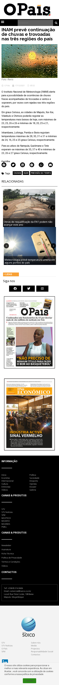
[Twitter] (29, 289)
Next (52, 207)
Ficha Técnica (8, 553)
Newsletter (6, 545)
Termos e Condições (11, 561)
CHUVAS (17, 173)
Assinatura (6, 549)
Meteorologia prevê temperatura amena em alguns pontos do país (30, 261)
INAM (25, 173)
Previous (5, 207)
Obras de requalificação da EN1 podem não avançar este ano (28, 223)
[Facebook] (15, 289)
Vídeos (5, 565)
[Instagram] (42, 289)
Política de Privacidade (12, 557)
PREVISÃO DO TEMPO (41, 173)
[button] (2, 21)
